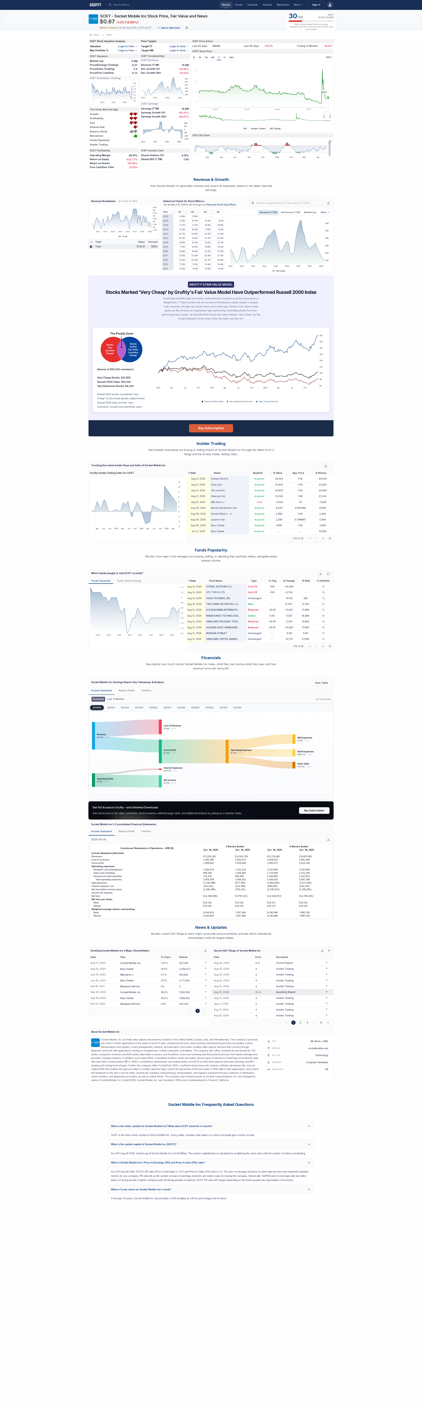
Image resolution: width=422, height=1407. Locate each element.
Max (231, 57)
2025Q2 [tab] (153, 707)
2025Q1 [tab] (167, 707)
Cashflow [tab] (146, 690)
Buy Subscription (211, 428)
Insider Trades (258, 128)
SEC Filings (275, 128)
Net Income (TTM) (290, 212)
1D (194, 57)
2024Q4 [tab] (181, 707)
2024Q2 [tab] (209, 707)
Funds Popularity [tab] (101, 580)
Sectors (267, 4)
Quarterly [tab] (98, 699)
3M (206, 57)
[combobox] (137, 5)
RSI (245, 128)
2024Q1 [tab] (223, 707)
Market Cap (310, 212)
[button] (191, 473)
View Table (321, 682)
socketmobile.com (318, 1048)
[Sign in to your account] (330, 4)
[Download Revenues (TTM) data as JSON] (328, 202)
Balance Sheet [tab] (127, 690)
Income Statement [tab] (101, 690)
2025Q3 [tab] (139, 707)
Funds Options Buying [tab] (129, 580)
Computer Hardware (317, 1062)
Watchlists (283, 4)
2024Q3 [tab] (195, 707)
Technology (321, 1055)
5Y (225, 57)
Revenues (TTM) (268, 212)
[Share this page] (187, 28)
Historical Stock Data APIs (221, 204)
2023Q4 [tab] (237, 707)
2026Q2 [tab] (97, 707)
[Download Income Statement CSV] (328, 839)
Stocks (226, 4)
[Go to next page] (328, 1022)
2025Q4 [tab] (125, 707)
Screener (252, 4)
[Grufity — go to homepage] (98, 4)
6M (212, 57)
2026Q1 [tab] (111, 707)
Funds (238, 4)
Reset (329, 57)
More (297, 4)
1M (200, 57)
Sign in (316, 4)
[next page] (323, 538)
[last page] (330, 538)
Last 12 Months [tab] (116, 699)
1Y (219, 57)
